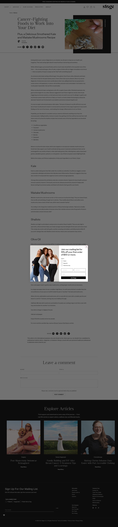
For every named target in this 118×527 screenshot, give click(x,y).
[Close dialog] (86, 246)
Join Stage (73, 278)
